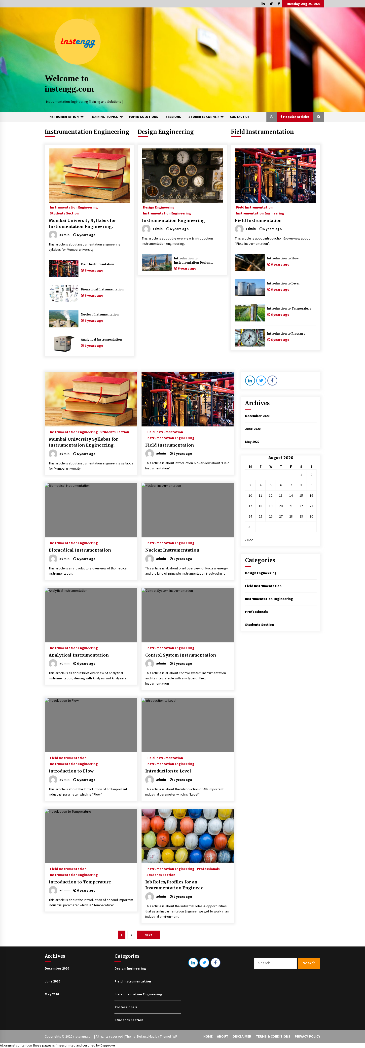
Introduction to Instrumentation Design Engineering (192, 261)
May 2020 (252, 441)
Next (148, 935)
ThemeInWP (168, 1036)
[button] (271, 117)
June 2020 (252, 428)
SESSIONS (173, 116)
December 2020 (257, 416)
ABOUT (222, 1036)
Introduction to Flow (283, 258)
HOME (208, 1036)
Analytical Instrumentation (101, 339)
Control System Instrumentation (180, 655)
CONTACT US (240, 116)
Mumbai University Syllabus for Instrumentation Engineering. (82, 223)
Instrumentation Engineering (87, 131)
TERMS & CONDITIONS (273, 1036)
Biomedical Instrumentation (102, 289)
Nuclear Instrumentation (100, 314)
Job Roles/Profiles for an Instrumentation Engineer (174, 885)
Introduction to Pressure (286, 333)
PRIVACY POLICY (307, 1036)
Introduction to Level (283, 283)
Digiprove (108, 1045)
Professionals (208, 869)
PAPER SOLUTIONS (143, 116)
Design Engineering (166, 131)
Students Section (64, 213)
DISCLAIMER (242, 1036)
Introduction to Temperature (289, 308)
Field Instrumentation (97, 264)
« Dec (249, 540)
